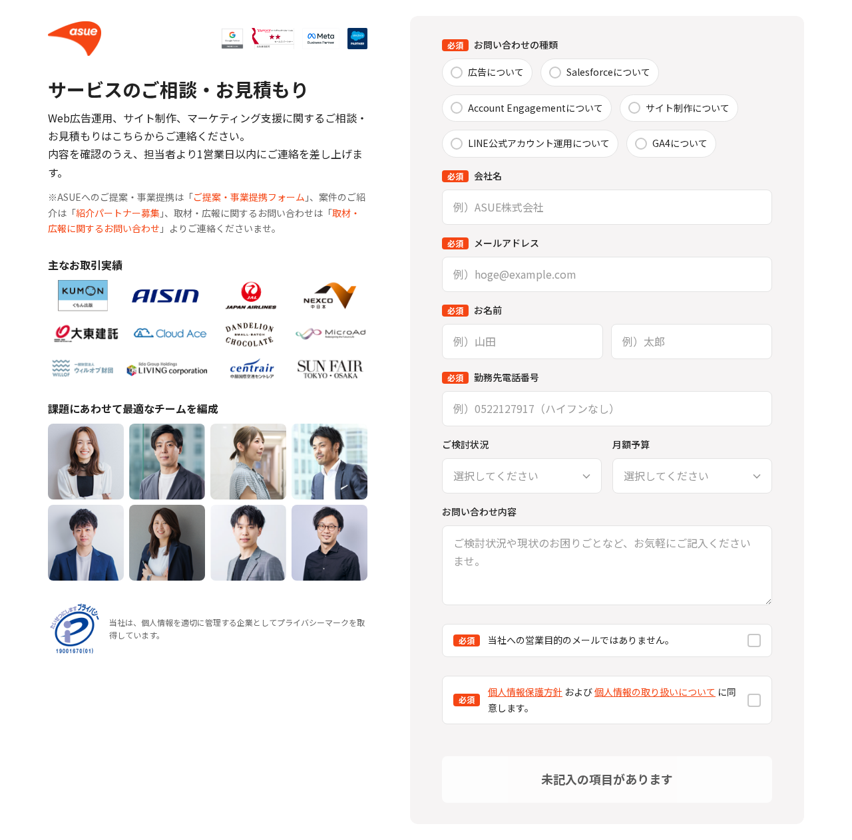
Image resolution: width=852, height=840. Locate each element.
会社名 (474, 175)
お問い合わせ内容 (479, 511)
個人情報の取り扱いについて (655, 691)
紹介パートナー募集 (118, 212)
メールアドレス (493, 242)
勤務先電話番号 (493, 377)
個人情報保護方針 (525, 691)
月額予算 (631, 444)
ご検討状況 (465, 444)
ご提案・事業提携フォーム (249, 197)
